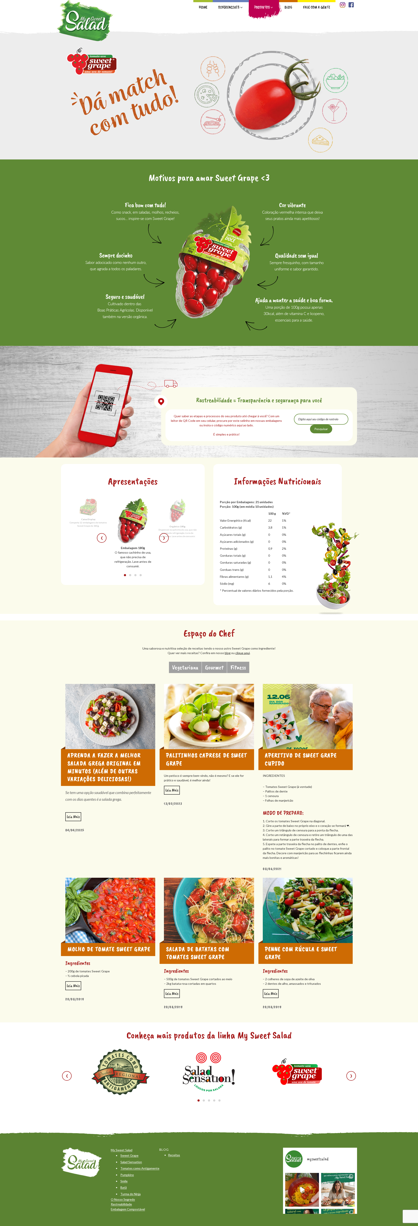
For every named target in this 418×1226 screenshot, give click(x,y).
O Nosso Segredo (123, 1199)
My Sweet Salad (121, 1150)
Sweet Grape (129, 1155)
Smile (124, 1181)
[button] (125, 575)
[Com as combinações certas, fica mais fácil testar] (338, 1190)
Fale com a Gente (316, 7)
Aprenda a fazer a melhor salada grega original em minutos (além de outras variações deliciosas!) (104, 767)
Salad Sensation (131, 1162)
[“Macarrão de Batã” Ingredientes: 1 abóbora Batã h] (302, 1190)
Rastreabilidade (121, 1204)
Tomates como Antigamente (139, 1168)
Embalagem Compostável (128, 1209)
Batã (123, 1187)
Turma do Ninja (130, 1194)
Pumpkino (127, 1175)
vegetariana (185, 667)
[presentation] (101, 538)
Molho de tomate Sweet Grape (108, 949)
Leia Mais (74, 815)
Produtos (262, 7)
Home (203, 7)
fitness (238, 667)
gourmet (214, 667)
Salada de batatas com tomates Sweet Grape (197, 953)
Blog (288, 7)
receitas (174, 1155)
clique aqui (242, 653)
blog (228, 653)
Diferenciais (228, 7)
